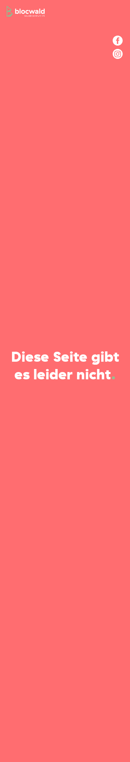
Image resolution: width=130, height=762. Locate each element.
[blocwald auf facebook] (118, 41)
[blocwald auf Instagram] (118, 54)
